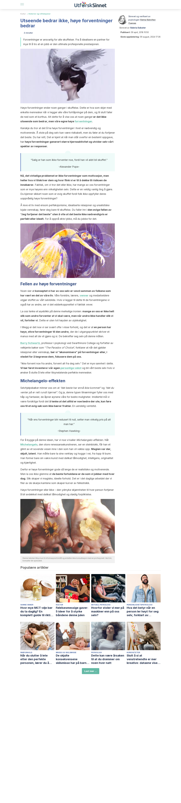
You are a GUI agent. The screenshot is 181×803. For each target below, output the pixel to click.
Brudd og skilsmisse (66, 652)
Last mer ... (90, 671)
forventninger (83, 121)
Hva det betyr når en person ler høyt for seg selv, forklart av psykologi (143, 611)
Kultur (23, 14)
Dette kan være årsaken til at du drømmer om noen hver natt (107, 659)
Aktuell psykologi (100, 605)
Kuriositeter (133, 652)
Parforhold (26, 652)
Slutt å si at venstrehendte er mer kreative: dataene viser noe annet (143, 659)
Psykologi (96, 652)
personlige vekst (71, 368)
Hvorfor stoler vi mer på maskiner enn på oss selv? (107, 611)
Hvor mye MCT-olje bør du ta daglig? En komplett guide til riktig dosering (36, 611)
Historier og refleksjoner (39, 14)
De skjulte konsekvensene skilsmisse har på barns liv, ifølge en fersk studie (73, 659)
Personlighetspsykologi (139, 605)
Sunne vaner (26, 605)
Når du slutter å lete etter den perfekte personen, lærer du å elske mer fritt (34, 659)
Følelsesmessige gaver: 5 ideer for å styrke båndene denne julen (72, 611)
